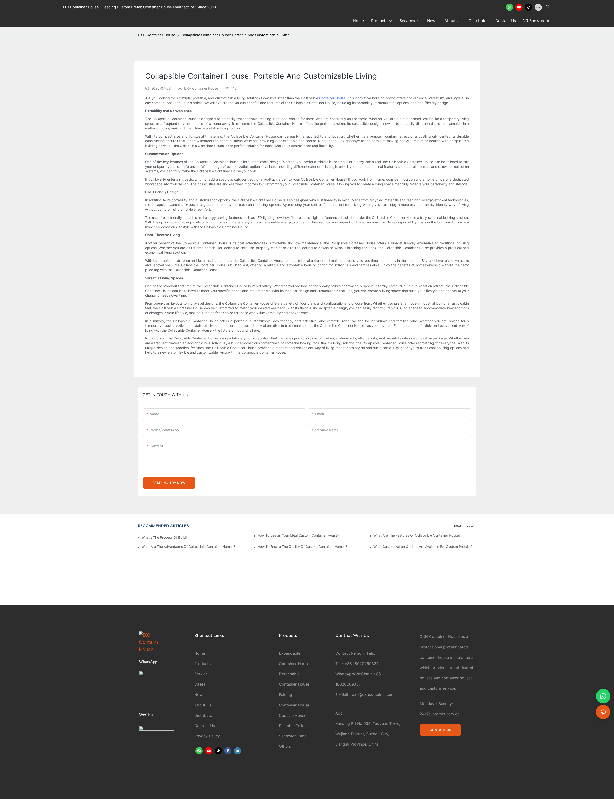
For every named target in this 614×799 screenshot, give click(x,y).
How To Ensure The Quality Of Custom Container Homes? (302, 546)
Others (285, 746)
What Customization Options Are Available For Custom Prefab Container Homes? (424, 546)
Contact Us (204, 725)
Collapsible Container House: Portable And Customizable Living (235, 35)
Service (201, 673)
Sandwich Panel (293, 736)
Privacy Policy (207, 736)
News (458, 525)
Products (202, 663)
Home (199, 653)
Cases (199, 684)
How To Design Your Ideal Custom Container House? (298, 535)
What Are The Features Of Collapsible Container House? (416, 535)
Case (470, 525)
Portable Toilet (292, 725)
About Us (202, 705)
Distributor (204, 715)
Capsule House (292, 715)
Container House (332, 98)
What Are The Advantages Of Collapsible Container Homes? (188, 546)
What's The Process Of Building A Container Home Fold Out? (166, 537)
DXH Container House (156, 35)
